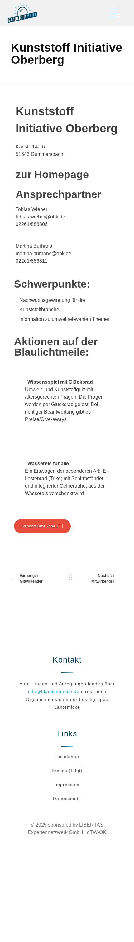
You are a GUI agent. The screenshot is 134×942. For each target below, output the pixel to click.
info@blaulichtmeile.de (53, 691)
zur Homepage (52, 174)
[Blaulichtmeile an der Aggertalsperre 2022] (22, 13)
